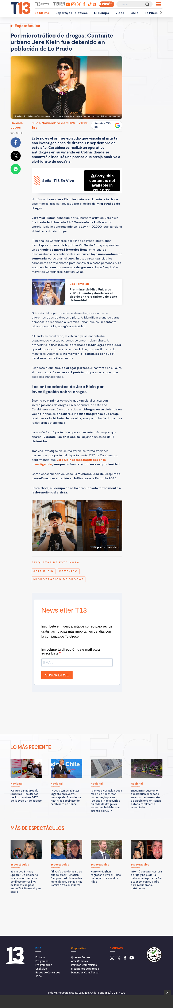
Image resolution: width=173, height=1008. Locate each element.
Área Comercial (80, 961)
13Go (38, 976)
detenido (68, 571)
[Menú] (158, 4)
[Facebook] (125, 959)
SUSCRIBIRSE (57, 675)
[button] (160, 13)
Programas (42, 961)
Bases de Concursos (47, 972)
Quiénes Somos (80, 957)
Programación (43, 964)
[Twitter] (118, 959)
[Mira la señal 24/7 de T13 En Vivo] (106, 4)
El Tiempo (101, 13)
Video (119, 13)
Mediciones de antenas (85, 968)
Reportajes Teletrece (71, 13)
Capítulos (41, 968)
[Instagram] (112, 959)
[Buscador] (147, 4)
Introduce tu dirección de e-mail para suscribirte (70, 651)
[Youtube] (132, 959)
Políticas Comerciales (84, 964)
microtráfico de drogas (58, 579)
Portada (40, 957)
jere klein (43, 571)
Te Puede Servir (156, 13)
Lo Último (42, 13)
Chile (134, 13)
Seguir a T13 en (102, 125)
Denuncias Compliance (84, 972)
